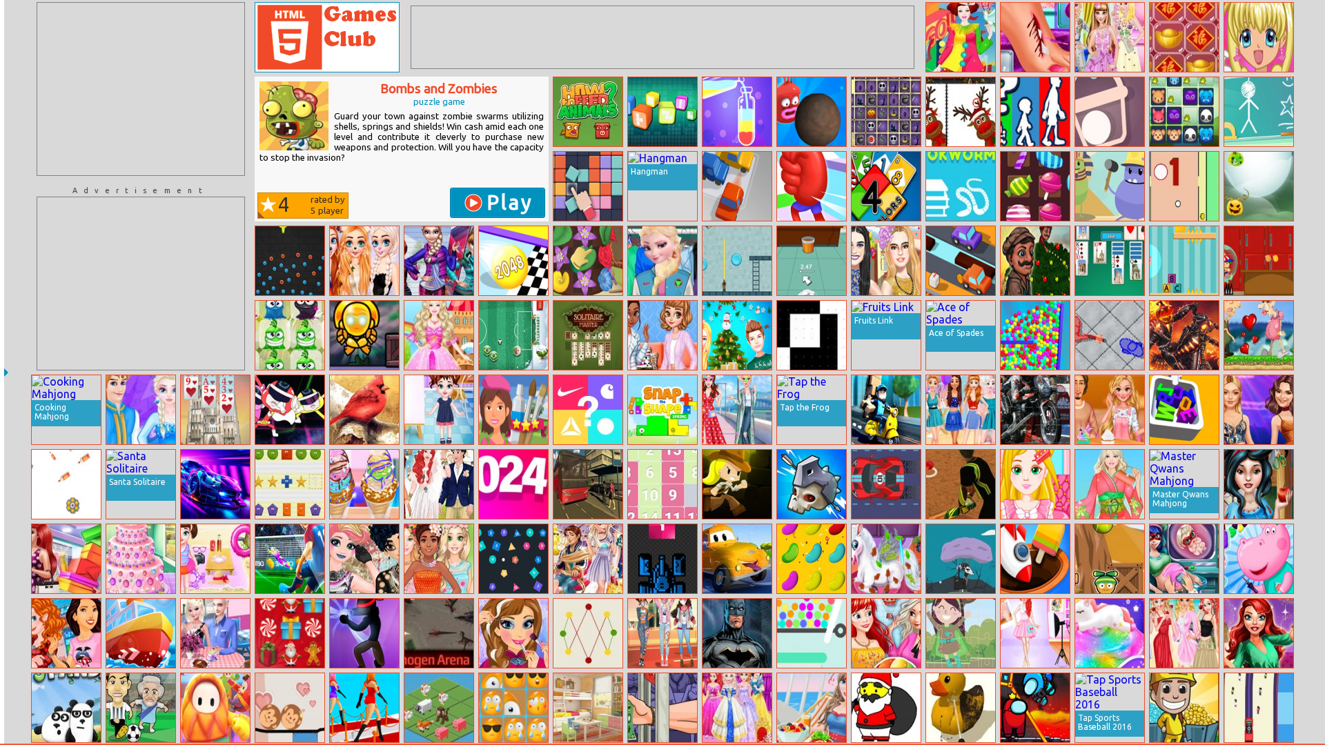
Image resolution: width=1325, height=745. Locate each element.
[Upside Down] (662, 112)
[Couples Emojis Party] (588, 559)
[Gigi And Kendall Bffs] (1259, 410)
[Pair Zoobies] (1184, 112)
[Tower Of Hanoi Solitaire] (215, 410)
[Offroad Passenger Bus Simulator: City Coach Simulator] (588, 484)
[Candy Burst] (1035, 335)
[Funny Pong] (1184, 186)
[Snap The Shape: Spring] (662, 410)
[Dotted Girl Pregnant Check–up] (1184, 559)
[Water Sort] (737, 112)
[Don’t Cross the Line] (588, 633)
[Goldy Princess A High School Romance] (1109, 410)
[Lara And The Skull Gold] (737, 484)
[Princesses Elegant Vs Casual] (662, 335)
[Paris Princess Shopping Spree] (1035, 633)
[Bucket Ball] (1109, 112)
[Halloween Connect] (886, 112)
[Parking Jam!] (737, 186)
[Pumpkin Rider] (1184, 335)
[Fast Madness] (886, 484)
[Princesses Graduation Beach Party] (1184, 633)
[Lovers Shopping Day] (66, 559)
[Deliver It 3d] (886, 410)
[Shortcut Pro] (215, 708)
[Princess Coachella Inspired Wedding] (439, 484)
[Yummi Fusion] (1035, 186)
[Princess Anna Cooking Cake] (141, 559)
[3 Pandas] (66, 708)
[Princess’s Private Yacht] (811, 708)
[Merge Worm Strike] (811, 112)
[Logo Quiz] (588, 410)
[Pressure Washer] (960, 708)
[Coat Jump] (960, 559)
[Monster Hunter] (811, 484)
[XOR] (811, 335)
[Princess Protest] (662, 633)
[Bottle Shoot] (66, 484)
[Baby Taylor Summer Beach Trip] (215, 559)
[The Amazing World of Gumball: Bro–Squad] (290, 410)
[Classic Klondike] (1109, 261)
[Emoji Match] (513, 708)
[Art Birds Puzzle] (364, 410)
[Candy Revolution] (811, 559)
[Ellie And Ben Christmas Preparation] (737, 335)
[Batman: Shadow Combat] (737, 633)
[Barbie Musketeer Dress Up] (439, 335)
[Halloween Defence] (1259, 186)
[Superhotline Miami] (1109, 335)
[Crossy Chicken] (960, 261)
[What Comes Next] (290, 484)
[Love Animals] (290, 708)
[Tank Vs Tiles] (662, 559)
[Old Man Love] (1259, 335)
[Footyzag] (141, 708)
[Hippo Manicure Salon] (1259, 559)
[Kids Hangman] (1259, 112)
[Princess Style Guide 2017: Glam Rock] (364, 559)
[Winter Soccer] (513, 335)
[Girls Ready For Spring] (439, 559)
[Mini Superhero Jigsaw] (960, 633)
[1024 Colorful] (513, 484)
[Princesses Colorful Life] (364, 261)
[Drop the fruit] (1035, 261)
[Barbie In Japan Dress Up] (1109, 484)
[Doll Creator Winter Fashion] (439, 261)
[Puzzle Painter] (513, 410)
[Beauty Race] (364, 708)
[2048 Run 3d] (513, 261)
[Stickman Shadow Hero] (364, 633)
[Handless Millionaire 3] (662, 708)
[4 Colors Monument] (886, 186)
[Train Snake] (1259, 708)
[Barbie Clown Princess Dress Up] (960, 37)
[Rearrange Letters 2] (960, 186)
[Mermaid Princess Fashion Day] (1259, 633)
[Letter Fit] (1184, 410)
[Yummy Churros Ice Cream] (364, 484)
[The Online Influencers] (886, 261)
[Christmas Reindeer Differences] (960, 112)
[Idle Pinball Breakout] (513, 559)
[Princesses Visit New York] (66, 633)
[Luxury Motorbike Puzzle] (1035, 410)
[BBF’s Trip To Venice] (737, 410)
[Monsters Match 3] (290, 335)
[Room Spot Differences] (588, 708)
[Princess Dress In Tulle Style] (1109, 37)
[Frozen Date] (141, 410)
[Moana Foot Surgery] (1035, 37)
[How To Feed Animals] (588, 112)
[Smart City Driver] (215, 484)
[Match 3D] (1035, 559)
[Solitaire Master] (588, 335)
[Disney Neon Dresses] (960, 410)
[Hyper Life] (1035, 112)
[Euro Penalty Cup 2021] (290, 559)
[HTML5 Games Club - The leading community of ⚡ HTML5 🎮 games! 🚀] (327, 37)
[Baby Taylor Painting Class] (439, 410)
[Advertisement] (140, 89)
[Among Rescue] (1035, 708)
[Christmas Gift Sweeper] (290, 633)
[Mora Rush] (811, 186)
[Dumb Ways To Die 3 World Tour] (1109, 186)
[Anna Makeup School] (513, 633)
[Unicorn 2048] (439, 708)
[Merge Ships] (141, 633)
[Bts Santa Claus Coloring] (886, 708)
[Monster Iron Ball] (290, 261)
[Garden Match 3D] (588, 261)
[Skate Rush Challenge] (1259, 261)
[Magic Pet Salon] (886, 559)
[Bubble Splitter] (737, 261)
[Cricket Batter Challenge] (960, 484)
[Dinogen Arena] (439, 633)
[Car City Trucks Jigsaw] (737, 559)
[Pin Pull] (811, 633)
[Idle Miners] (1184, 708)
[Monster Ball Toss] (1109, 559)
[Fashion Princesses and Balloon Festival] (886, 633)
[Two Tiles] (588, 186)
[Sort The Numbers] (662, 484)
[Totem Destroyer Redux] (364, 335)
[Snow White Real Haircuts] (1259, 484)
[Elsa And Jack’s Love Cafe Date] (215, 633)
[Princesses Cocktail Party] (737, 708)
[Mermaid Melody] (1259, 37)
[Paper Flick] (811, 261)
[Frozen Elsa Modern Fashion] (662, 261)
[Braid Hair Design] (1035, 484)
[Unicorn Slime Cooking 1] (1109, 633)
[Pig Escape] (1184, 261)
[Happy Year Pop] (1184, 37)
